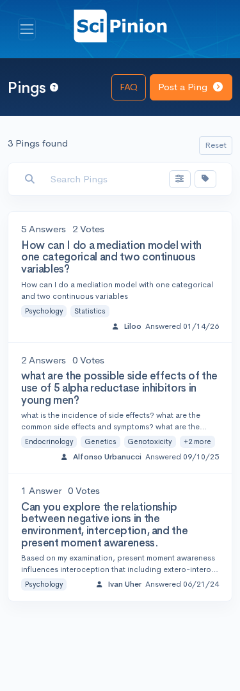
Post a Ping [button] (184, 87)
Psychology (44, 310)
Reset (216, 144)
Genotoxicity (149, 441)
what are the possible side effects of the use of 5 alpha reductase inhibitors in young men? (119, 387)
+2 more (197, 441)
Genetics (100, 441)
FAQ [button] (129, 87)
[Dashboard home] (120, 25)
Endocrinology (49, 441)
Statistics (90, 310)
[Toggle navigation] (27, 29)
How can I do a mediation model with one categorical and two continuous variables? (111, 257)
